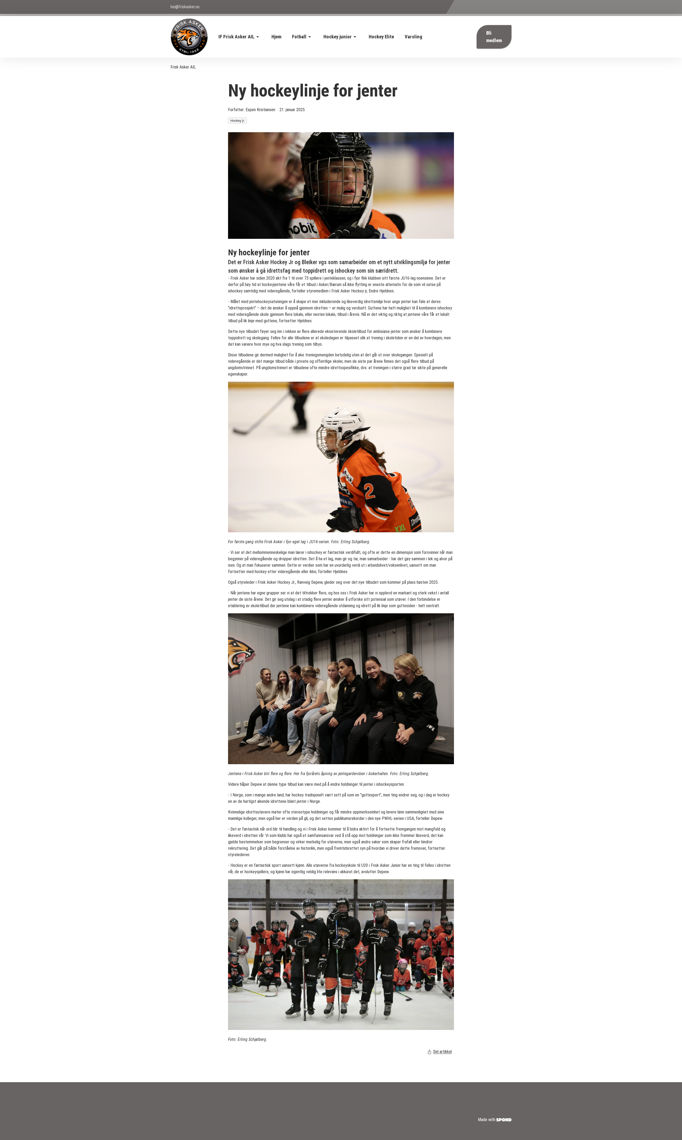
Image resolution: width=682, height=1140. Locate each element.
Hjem (276, 37)
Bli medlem (494, 36)
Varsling (413, 37)
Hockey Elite (381, 37)
